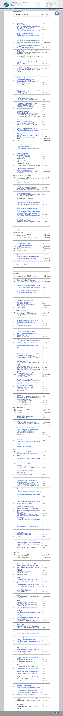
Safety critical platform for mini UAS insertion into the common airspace (27, 690)
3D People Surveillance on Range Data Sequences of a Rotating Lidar (27, 411)
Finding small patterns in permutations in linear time (24, 121)
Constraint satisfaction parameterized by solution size (24, 83)
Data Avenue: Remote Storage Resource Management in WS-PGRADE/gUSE (28, 329)
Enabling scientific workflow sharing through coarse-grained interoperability (27, 383)
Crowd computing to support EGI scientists (23, 366)
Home (5, 8)
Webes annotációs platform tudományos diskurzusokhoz (25, 262)
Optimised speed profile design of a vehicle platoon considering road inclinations (28, 645)
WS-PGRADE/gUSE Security (21, 324)
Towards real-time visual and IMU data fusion (23, 220)
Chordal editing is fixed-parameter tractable (23, 146)
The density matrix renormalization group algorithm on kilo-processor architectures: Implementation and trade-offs (27, 208)
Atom (42, 14)
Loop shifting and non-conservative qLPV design (24, 571)
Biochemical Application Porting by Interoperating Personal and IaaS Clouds (27, 320)
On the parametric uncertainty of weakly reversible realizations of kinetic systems (28, 626)
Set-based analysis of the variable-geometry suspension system (26, 647)
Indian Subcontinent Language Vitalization (23, 144)
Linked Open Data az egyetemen (21, 236)
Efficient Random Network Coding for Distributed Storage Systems (26, 389)
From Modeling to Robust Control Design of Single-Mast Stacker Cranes (27, 606)
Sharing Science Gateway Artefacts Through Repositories (25, 385)
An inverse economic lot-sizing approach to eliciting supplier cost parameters (28, 482)
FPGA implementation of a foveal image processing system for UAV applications (28, 205)
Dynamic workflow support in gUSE (22, 335)
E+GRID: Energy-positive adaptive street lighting (24, 466)
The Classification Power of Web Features (23, 111)
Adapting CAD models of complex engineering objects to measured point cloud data (29, 488)
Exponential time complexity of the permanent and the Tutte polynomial (27, 103)
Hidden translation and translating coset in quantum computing (26, 115)
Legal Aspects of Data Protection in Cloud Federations (24, 355)
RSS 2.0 (49, 14)
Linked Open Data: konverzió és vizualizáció (23, 243)
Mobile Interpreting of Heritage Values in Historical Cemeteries (26, 280)
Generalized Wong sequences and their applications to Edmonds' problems (27, 128)
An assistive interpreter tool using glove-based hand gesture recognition (27, 254)
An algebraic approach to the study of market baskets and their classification (28, 107)
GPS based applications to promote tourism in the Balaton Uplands (26, 292)
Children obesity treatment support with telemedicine (24, 368)
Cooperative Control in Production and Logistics (24, 533)
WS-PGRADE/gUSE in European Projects (23, 358)
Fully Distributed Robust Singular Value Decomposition (25, 123)
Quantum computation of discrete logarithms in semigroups (25, 88)
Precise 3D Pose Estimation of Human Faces (23, 306)
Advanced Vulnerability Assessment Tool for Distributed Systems (26, 403)
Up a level (15, 13)
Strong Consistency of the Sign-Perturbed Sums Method (25, 470)
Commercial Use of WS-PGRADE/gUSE (22, 361)
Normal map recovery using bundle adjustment (23, 302)
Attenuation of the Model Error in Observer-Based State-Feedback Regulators (28, 617)
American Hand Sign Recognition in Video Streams (24, 446)
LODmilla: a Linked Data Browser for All (22, 241)
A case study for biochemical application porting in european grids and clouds (28, 353)
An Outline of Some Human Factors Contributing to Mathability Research (27, 59)
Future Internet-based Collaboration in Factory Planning (25, 33)
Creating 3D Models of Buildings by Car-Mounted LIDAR (25, 300)
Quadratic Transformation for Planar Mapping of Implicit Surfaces (26, 304)
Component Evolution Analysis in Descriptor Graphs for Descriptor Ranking (27, 433)
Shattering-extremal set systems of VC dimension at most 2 (25, 168)
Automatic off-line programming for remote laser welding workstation (27, 514)
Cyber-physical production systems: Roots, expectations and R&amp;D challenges (29, 530)
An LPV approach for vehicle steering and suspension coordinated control (27, 587)
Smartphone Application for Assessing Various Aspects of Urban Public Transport (28, 679)
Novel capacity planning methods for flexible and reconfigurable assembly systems (29, 499)
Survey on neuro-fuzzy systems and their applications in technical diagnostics (28, 544)
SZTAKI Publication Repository (19, 2)
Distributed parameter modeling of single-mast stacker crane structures (27, 604)
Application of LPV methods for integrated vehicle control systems (26, 639)
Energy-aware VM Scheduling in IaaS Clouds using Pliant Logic (26, 322)
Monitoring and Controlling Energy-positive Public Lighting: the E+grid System (28, 473)
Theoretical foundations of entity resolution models (24, 170)
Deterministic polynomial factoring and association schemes (25, 77)
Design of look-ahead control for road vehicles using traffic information (27, 602)
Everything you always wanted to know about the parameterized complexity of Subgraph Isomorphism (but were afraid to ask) (28, 148)
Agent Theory (19, 546)
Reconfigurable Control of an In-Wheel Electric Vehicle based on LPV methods (28, 630)
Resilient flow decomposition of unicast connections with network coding (27, 81)
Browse (13, 8)
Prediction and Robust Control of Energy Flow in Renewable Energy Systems (28, 478)
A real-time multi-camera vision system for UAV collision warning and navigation (28, 211)
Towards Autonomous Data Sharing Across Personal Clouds (25, 387)
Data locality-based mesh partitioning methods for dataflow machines (27, 188)
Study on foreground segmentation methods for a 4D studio (25, 298)
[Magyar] (47, 9)
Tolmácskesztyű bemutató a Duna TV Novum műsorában (25, 264)
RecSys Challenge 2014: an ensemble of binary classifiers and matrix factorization (28, 164)
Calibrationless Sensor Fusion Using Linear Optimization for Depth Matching (27, 429)
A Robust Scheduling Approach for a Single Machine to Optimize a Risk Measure (28, 542)
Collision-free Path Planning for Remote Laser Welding (24, 523)
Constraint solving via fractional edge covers (23, 119)
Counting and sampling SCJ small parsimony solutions (25, 157)
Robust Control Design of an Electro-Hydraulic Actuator (25, 655)
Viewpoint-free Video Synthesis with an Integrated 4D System (25, 416)
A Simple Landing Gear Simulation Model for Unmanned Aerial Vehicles (27, 563)
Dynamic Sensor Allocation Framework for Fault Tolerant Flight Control (27, 660)
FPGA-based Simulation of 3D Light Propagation (24, 193)
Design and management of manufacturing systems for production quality (27, 468)
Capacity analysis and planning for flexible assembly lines (25, 506)
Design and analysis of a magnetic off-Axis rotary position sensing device (27, 561)
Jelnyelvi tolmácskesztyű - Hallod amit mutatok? (24, 247)
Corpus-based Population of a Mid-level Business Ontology (25, 137)
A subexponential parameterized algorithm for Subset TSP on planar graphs (27, 135)
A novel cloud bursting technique (21, 401)
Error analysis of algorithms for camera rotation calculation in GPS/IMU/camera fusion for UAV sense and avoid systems (28, 702)
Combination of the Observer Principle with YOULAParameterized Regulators (28, 573)
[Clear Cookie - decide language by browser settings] (48, 9)
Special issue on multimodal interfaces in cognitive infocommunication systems (28, 26)
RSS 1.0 (46, 14)
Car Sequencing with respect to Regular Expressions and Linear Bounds (27, 480)
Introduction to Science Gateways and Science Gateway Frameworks (27, 333)
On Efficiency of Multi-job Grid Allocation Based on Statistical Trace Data (27, 314)
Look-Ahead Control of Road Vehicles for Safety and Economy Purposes (27, 637)
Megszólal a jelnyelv (20, 249)
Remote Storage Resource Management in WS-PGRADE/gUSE (26, 331)
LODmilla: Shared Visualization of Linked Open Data (24, 245)
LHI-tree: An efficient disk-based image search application (25, 431)
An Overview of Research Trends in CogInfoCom (24, 28)
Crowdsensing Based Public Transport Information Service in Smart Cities (27, 113)
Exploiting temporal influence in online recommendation (25, 166)
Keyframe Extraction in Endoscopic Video (23, 288)
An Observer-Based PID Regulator (22, 619)
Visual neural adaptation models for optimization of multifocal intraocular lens (28, 213)
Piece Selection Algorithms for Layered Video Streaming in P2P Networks (27, 290)
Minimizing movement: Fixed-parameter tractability (24, 105)
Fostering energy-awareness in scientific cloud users (24, 373)
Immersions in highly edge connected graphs (23, 155)
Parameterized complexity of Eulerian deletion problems (25, 98)
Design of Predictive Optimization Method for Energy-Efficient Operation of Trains (28, 556)
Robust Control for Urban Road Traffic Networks (24, 685)
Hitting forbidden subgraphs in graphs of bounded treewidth (25, 95)
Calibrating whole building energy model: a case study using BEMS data (27, 535)
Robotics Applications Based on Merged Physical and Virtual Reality (26, 43)
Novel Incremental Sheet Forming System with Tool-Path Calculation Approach (28, 540)
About (9, 8)
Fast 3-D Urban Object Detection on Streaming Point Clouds (25, 427)
